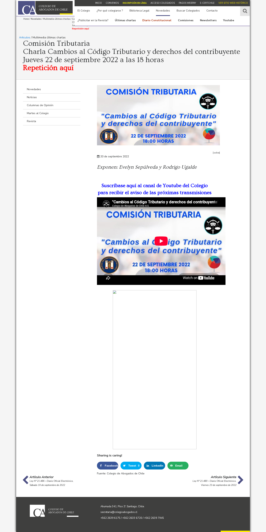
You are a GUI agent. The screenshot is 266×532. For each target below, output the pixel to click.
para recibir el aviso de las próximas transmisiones (154, 193)
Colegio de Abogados (45, 8)
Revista (31, 121)
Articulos (24, 37)
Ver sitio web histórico (233, 3)
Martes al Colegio (38, 113)
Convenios (112, 3)
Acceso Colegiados (163, 3)
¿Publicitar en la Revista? (93, 20)
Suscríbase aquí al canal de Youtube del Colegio (154, 185)
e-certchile (207, 3)
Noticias (32, 97)
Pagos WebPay (187, 3)
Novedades (163, 10)
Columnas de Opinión (40, 105)
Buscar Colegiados (188, 10)
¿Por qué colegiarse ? (110, 10)
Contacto (212, 10)
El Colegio (84, 10)
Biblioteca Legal (139, 10)
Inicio (98, 3)
